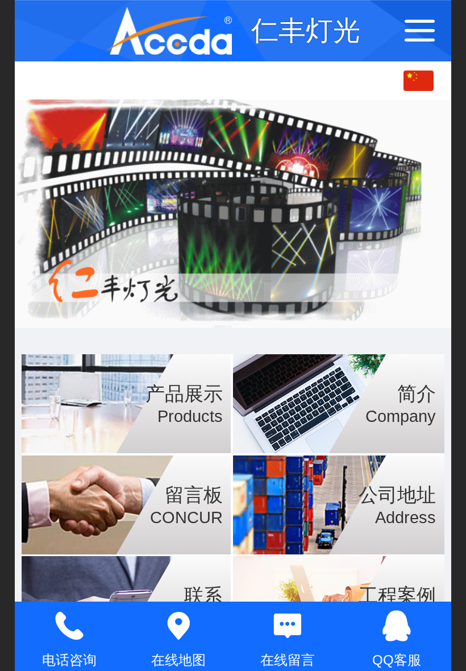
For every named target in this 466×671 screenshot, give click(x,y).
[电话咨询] (69, 626)
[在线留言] (287, 626)
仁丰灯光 (305, 30)
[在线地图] (178, 626)
